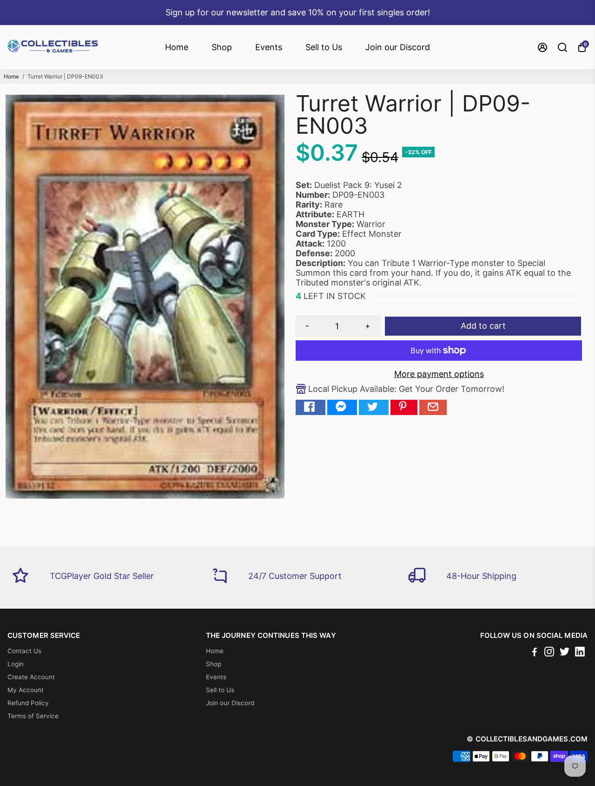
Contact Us (24, 651)
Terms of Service (33, 716)
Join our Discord (397, 47)
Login (15, 664)
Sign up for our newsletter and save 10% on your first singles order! (297, 12)
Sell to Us (323, 47)
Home (176, 47)
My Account (25, 690)
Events (268, 47)
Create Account (31, 677)
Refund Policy (28, 703)
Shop (222, 47)
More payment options (439, 374)
